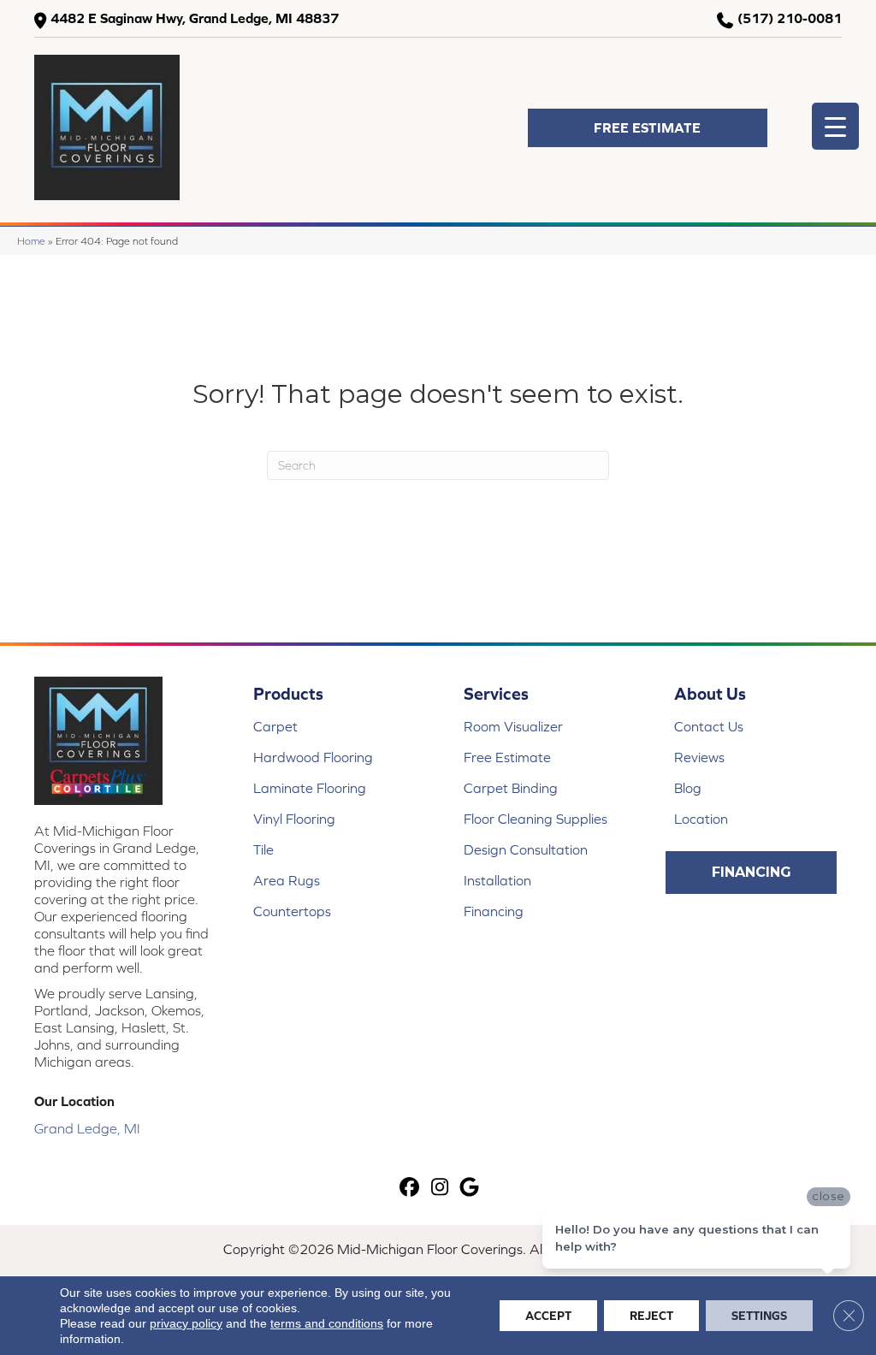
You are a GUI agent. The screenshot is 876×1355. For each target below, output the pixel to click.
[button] (647, 128)
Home (31, 240)
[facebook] (410, 1187)
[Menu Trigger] (835, 126)
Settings (759, 1315)
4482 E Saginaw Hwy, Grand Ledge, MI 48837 (194, 18)
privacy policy (186, 1323)
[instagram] (440, 1187)
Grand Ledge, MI (87, 1128)
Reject (651, 1315)
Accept (548, 1315)
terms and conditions (326, 1323)
